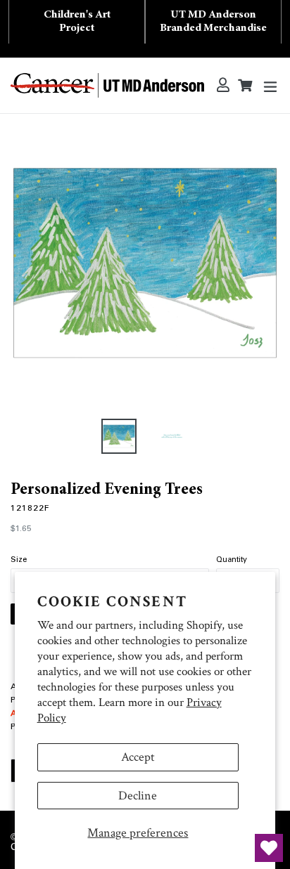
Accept (138, 757)
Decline (137, 796)
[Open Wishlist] (269, 848)
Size (19, 560)
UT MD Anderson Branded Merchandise (213, 21)
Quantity (231, 560)
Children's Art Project (77, 21)
